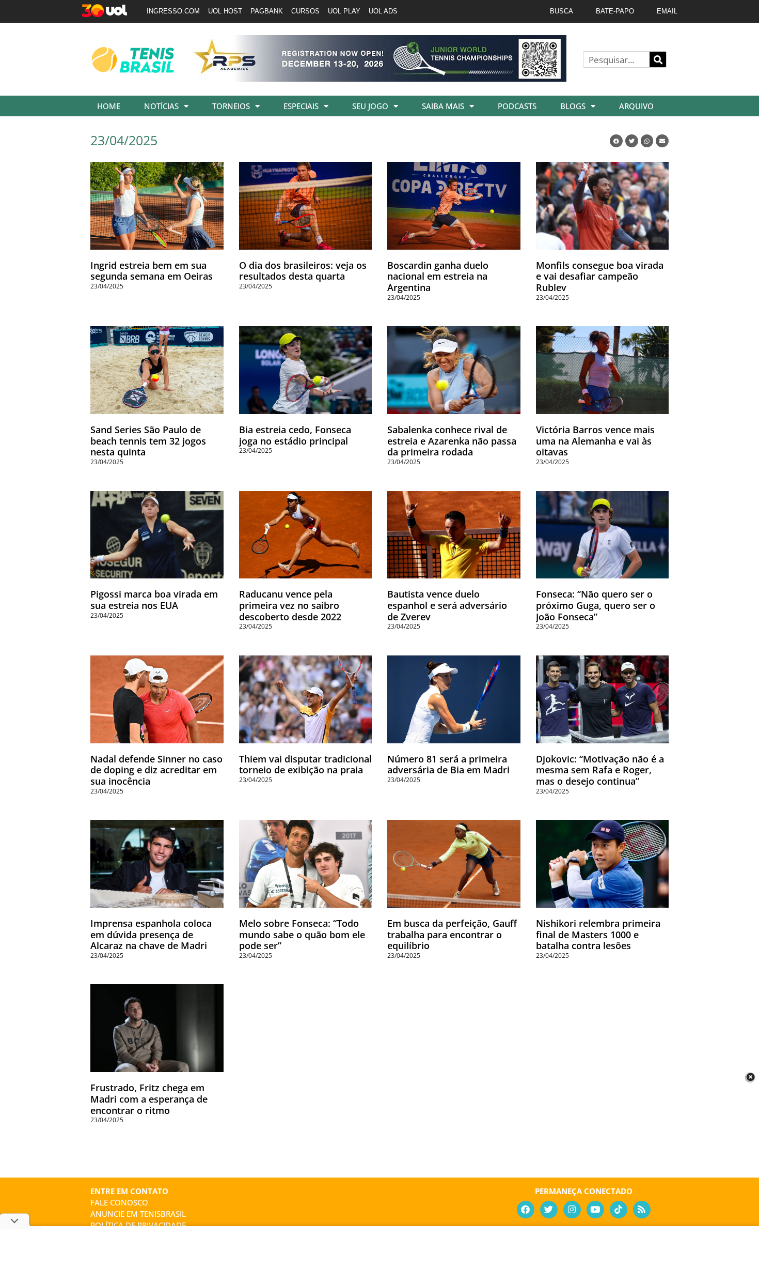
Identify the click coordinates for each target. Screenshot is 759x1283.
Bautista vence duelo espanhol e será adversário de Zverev (447, 605)
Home (108, 106)
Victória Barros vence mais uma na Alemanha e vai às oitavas (595, 440)
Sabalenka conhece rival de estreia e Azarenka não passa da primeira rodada (451, 440)
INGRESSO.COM (173, 11)
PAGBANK (266, 11)
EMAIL (667, 11)
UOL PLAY (344, 11)
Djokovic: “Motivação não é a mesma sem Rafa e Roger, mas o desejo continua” (600, 770)
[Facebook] (525, 1209)
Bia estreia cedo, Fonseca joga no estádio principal (295, 435)
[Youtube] (595, 1209)
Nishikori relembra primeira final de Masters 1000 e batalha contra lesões (598, 934)
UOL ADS (383, 11)
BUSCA (561, 11)
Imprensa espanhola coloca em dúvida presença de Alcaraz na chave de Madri (151, 934)
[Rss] (642, 1209)
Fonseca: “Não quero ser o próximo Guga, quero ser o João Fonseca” (595, 605)
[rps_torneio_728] (378, 78)
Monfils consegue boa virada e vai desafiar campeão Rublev (599, 276)
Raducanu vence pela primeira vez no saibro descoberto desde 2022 (290, 605)
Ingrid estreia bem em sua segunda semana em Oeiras (151, 271)
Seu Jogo (370, 106)
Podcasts (517, 106)
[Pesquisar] (658, 59)
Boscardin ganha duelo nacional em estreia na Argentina (437, 276)
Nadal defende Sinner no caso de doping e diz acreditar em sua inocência (156, 770)
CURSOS (305, 11)
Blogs (573, 106)
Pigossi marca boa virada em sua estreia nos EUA (154, 600)
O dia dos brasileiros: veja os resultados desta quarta (303, 271)
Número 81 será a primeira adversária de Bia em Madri (448, 764)
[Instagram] (572, 1209)
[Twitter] (549, 1209)
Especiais (301, 106)
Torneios (231, 106)
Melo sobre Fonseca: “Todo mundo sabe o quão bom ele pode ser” (302, 934)
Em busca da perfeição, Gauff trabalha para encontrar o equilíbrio (452, 934)
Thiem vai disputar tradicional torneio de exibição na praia (305, 764)
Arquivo (636, 106)
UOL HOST (225, 11)
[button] (616, 140)
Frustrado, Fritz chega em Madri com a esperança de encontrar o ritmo (149, 1098)
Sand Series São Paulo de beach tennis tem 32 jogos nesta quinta (148, 440)
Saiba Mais (443, 106)
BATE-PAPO (615, 11)
